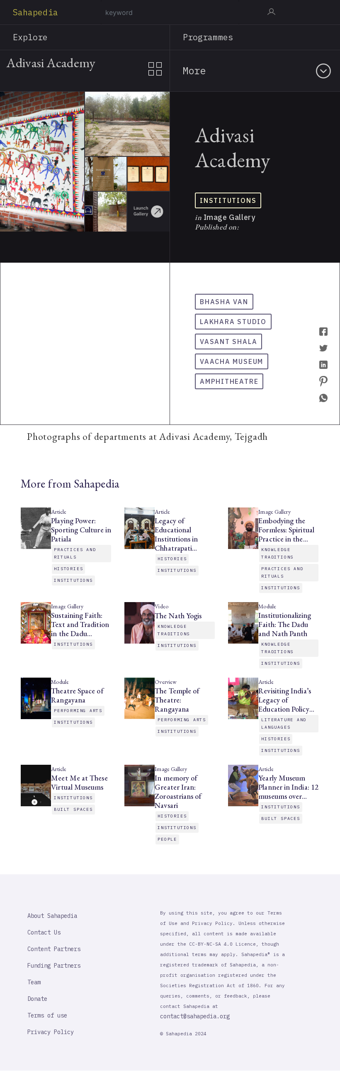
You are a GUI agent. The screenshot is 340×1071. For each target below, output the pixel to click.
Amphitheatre (229, 381)
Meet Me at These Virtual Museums (79, 782)
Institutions (228, 200)
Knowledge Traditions (277, 553)
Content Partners (53, 949)
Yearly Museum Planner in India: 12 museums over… (288, 787)
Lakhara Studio (233, 321)
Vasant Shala (228, 341)
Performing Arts (78, 710)
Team (34, 982)
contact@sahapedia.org (195, 1016)
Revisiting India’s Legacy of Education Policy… (286, 700)
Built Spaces (73, 809)
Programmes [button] (208, 37)
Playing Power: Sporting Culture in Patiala (81, 530)
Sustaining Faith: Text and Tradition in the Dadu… (80, 624)
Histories (68, 568)
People (167, 839)
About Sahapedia (52, 916)
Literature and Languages (283, 723)
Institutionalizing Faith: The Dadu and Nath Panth (284, 624)
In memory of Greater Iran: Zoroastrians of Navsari (178, 791)
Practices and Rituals (75, 553)
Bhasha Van (224, 302)
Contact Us (44, 932)
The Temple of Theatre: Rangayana (177, 700)
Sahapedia (35, 12)
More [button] (194, 70)
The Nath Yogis (178, 615)
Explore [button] (30, 37)
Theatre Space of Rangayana (77, 695)
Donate (37, 999)
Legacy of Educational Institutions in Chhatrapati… (176, 534)
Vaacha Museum (231, 361)
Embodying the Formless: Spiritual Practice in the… (286, 530)
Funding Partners (53, 965)
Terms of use (47, 1015)
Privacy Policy (50, 1032)
